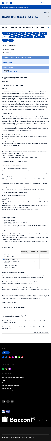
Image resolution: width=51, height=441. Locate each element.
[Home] (7, 3)
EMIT (12, 36)
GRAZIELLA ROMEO (8, 62)
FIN (19, 36)
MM (42, 36)
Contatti (45, 12)
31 (13, 52)
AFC (22, 33)
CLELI (29, 33)
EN (41, 2)
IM (30, 36)
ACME (15, 33)
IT (44, 2)
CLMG (36, 33)
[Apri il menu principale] (48, 3)
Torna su (44, 340)
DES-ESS (43, 33)
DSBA (5, 36)
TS (11, 40)
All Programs (7, 33)
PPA (5, 40)
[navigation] (25, 7)
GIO (25, 36)
